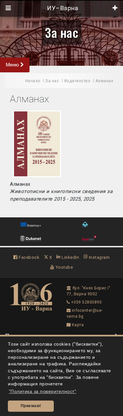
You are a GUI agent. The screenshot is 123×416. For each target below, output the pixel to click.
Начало (32, 81)
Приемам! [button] (31, 406)
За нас (61, 32)
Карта (77, 325)
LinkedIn (70, 257)
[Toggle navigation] (8, 8)
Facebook (28, 257)
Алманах (104, 81)
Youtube (63, 267)
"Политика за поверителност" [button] (42, 391)
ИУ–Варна (61, 8)
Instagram (99, 257)
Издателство (77, 81)
